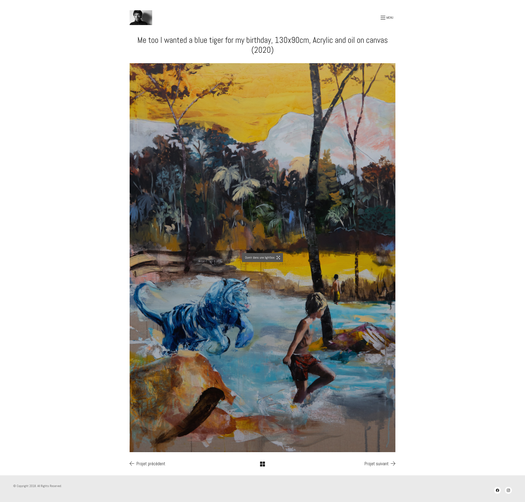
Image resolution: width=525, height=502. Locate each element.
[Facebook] (497, 490)
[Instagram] (508, 490)
